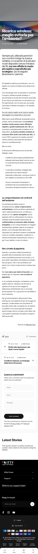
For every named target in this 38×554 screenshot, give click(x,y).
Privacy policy (11, 544)
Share (7, 336)
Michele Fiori (31, 325)
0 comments (32, 336)
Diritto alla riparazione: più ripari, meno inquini (19, 348)
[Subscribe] (32, 504)
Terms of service (18, 544)
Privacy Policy (15, 423)
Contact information (32, 544)
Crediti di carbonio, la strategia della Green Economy (16, 362)
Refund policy (4, 544)
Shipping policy (25, 544)
